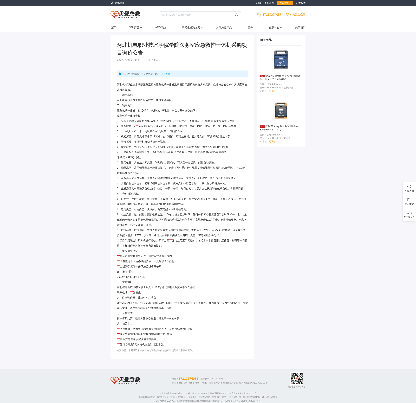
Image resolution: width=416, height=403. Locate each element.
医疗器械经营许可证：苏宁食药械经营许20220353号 (233, 393)
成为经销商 (285, 3)
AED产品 (134, 27)
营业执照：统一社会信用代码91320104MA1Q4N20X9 (253, 397)
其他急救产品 (224, 27)
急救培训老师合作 (264, 3)
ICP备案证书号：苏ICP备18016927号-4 (242, 401)
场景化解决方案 (191, 27)
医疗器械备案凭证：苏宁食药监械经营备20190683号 (162, 397)
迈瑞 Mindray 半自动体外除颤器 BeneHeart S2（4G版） (279, 128)
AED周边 (160, 27)
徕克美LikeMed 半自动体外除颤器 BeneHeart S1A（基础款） (280, 77)
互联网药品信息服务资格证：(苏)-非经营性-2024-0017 (183, 393)
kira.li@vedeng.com (189, 382)
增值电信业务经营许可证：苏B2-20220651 (207, 397)
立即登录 (165, 73)
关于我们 (300, 27)
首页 (113, 27)
